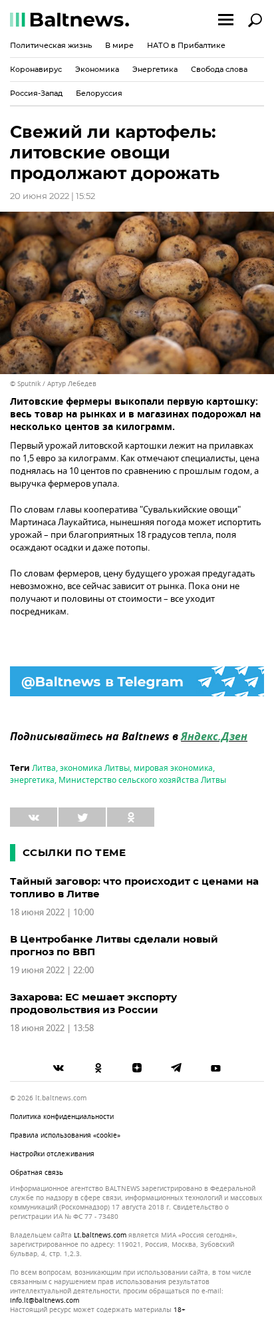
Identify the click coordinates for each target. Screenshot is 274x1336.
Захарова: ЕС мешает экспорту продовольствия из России (93, 1003)
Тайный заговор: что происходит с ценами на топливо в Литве (134, 887)
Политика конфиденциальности (62, 1117)
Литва (44, 768)
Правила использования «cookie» (65, 1135)
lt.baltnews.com (100, 1235)
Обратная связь (36, 1173)
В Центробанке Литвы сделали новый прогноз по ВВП (114, 945)
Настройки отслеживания (52, 1154)
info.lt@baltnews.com (44, 1300)
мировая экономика (173, 768)
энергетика (32, 780)
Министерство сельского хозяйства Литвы (142, 780)
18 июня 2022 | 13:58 (52, 1028)
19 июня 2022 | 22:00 (52, 970)
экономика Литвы (95, 768)
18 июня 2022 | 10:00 (52, 912)
